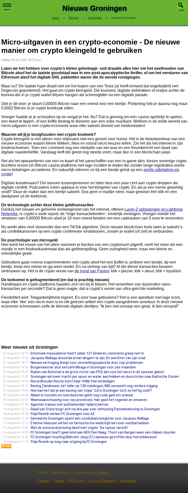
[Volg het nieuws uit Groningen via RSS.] (6, 447)
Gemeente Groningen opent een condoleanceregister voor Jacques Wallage (90, 418)
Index (55, 18)
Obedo (103, 473)
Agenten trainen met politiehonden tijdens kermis (69, 404)
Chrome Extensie (102, 481)
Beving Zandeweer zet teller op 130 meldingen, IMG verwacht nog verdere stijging (94, 386)
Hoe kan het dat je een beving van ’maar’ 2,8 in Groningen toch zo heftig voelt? (91, 390)
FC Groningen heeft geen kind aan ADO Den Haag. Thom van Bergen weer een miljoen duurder (103, 432)
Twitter (59, 481)
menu (7, 9)
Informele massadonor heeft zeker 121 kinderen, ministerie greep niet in (87, 353)
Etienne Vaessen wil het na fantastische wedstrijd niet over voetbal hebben (90, 423)
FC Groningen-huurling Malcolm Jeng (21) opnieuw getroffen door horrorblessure (94, 437)
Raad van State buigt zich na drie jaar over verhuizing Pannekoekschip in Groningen (95, 409)
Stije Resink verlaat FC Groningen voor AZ (63, 414)
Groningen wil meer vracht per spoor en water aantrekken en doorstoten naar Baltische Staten (105, 376)
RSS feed (76, 481)
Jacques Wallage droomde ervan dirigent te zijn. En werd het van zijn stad (88, 358)
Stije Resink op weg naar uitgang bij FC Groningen (69, 442)
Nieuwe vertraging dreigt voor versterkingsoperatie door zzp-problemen (87, 363)
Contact (43, 481)
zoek (181, 10)
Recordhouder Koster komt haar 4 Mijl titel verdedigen (73, 381)
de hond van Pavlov (92, 271)
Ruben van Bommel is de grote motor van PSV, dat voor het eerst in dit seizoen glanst (97, 372)
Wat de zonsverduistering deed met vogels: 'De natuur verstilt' (79, 428)
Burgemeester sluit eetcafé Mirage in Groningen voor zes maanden (83, 367)
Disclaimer (128, 481)
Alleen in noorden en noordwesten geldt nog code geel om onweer (82, 395)
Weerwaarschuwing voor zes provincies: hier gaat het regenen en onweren (89, 400)
